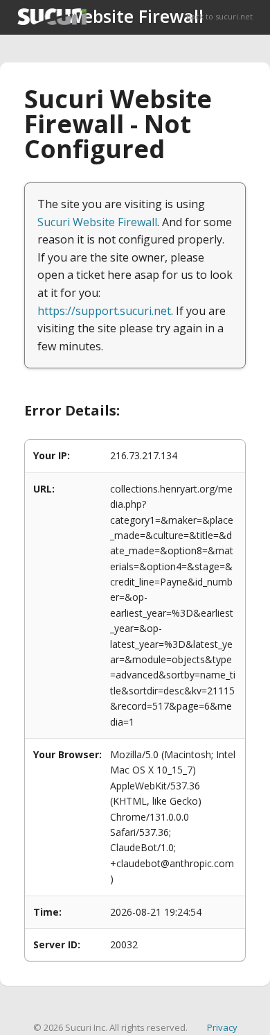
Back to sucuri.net (219, 16)
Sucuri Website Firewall (97, 222)
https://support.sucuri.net (104, 310)
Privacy (222, 1027)
